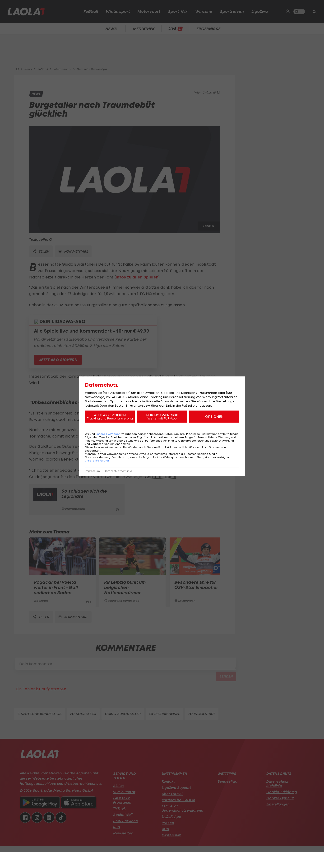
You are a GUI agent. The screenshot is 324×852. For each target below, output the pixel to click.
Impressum (92, 471)
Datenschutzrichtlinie (118, 471)
